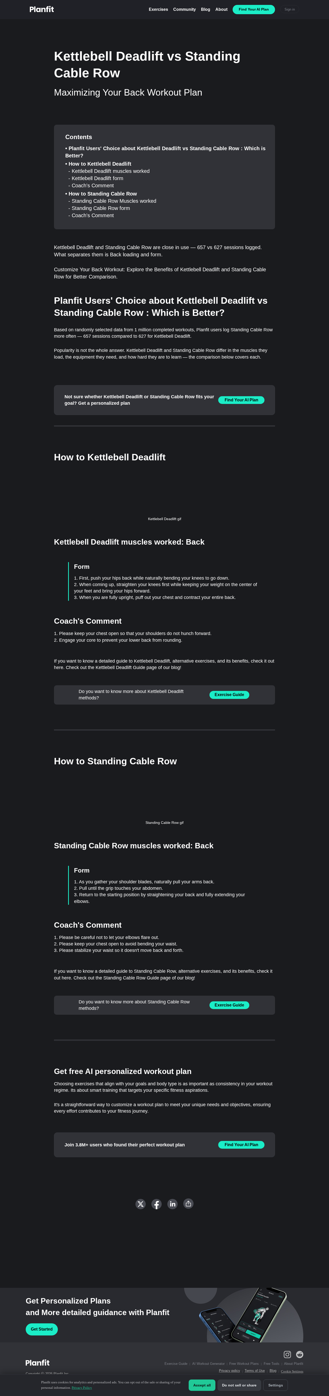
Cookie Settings (292, 1371)
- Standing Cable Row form (99, 208)
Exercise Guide (229, 694)
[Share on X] (140, 1204)
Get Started (42, 1329)
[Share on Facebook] (156, 1204)
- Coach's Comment (91, 185)
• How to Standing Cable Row (101, 194)
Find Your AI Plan (241, 400)
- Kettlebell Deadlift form (95, 178)
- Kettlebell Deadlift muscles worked (109, 171)
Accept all (202, 1385)
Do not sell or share (239, 1385)
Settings (275, 1385)
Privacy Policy (82, 1388)
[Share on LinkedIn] (172, 1204)
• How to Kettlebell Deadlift (98, 164)
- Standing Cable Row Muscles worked (112, 201)
